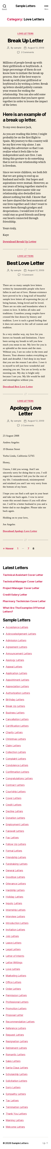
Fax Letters (12, 837)
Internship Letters (16, 909)
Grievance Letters (16, 883)
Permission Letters (16, 995)
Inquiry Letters (14, 903)
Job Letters (12, 936)
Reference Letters (16, 1028)
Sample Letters (26, 5)
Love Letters (25, 33)
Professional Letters (17, 1001)
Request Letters (15, 1034)
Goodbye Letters (15, 877)
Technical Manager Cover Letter (23, 581)
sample (17, 47)
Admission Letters (16, 640)
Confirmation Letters (17, 771)
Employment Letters (17, 824)
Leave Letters (13, 942)
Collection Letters (16, 752)
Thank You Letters (16, 1113)
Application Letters (16, 673)
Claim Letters (13, 745)
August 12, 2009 (36, 47)
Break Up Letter (25, 40)
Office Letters (13, 982)
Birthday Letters (15, 699)
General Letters (14, 870)
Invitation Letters (15, 929)
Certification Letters (17, 725)
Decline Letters (14, 811)
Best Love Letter (25, 263)
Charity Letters (14, 732)
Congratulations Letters (19, 778)
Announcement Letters (19, 653)
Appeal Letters (14, 666)
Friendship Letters (16, 857)
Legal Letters (13, 949)
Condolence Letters (17, 765)
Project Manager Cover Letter (21, 588)
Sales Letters (13, 1061)
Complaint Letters (16, 758)
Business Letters (15, 712)
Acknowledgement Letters (21, 633)
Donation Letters (15, 817)
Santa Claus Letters (17, 1067)
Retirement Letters (16, 1047)
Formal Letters (14, 850)
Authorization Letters (18, 692)
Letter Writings (14, 962)
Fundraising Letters (16, 863)
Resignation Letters (17, 1041)
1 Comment (27, 274)
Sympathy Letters (16, 1093)
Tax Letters (12, 1100)
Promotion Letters (16, 1008)
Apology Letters (15, 660)
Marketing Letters (16, 975)
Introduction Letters (17, 923)
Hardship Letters (15, 890)
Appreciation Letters (17, 686)
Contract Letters (15, 785)
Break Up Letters (15, 706)
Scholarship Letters (16, 1074)
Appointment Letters (17, 679)
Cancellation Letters (17, 719)
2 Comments (27, 52)
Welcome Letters (15, 1126)
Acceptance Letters (17, 627)
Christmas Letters (16, 739)
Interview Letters (15, 916)
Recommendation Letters (20, 1021)
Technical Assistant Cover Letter (23, 574)
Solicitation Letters (16, 1080)
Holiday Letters (14, 896)
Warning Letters (15, 1120)
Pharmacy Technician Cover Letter (24, 601)
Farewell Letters (15, 831)
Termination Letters (17, 1107)
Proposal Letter (14, 1015)
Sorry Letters (13, 1087)
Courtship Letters (16, 791)
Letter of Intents (15, 955)
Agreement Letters (16, 646)
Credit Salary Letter (15, 594)
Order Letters (13, 988)
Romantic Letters (15, 1054)
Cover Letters (13, 798)
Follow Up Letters (16, 844)
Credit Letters (13, 804)
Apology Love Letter (25, 411)
